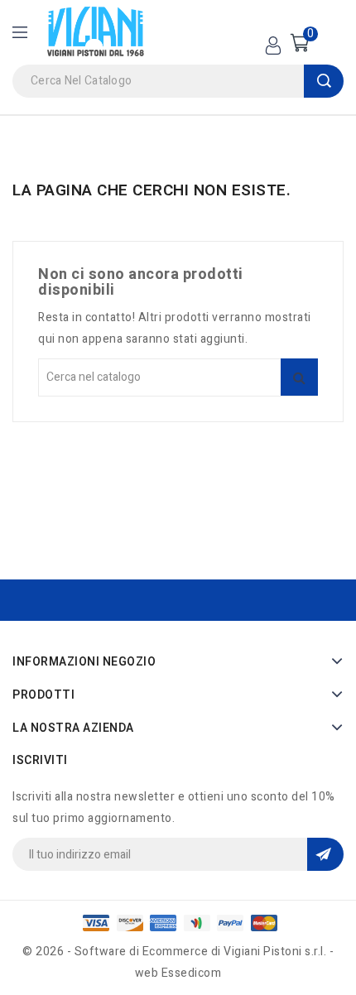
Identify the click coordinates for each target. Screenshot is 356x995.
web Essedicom (178, 973)
